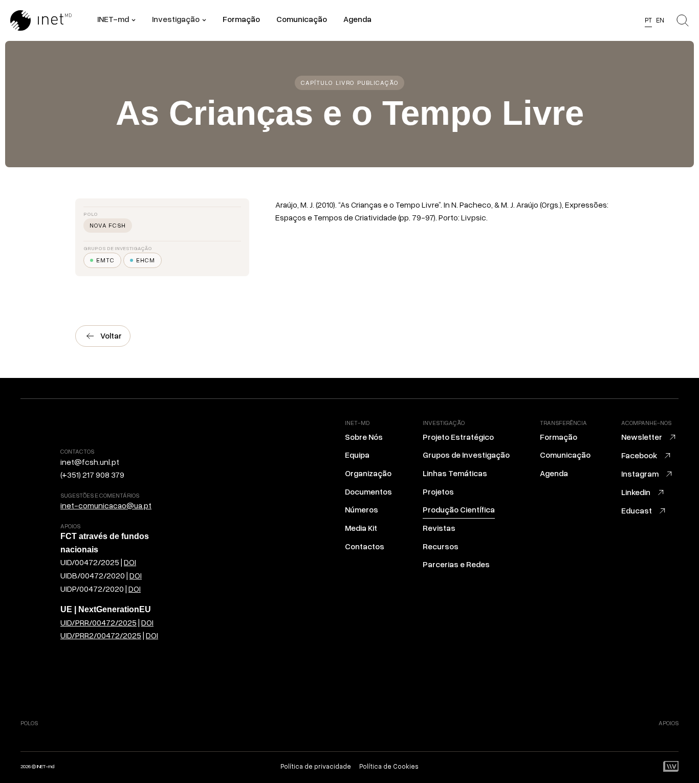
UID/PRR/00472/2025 (98, 622)
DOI (130, 562)
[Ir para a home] (53, 20)
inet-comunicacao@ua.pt (105, 505)
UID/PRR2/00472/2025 (100, 635)
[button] (116, 20)
